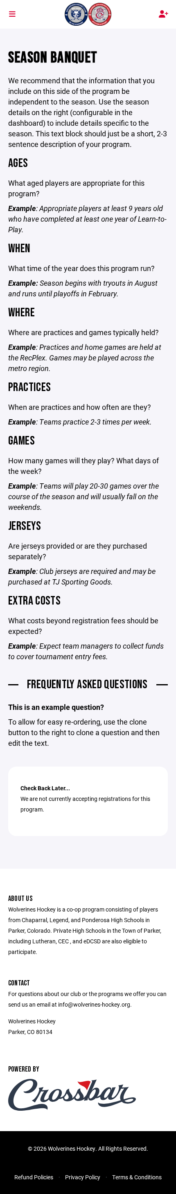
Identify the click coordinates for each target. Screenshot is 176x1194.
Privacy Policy (82, 1177)
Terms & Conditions (137, 1177)
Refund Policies (33, 1177)
